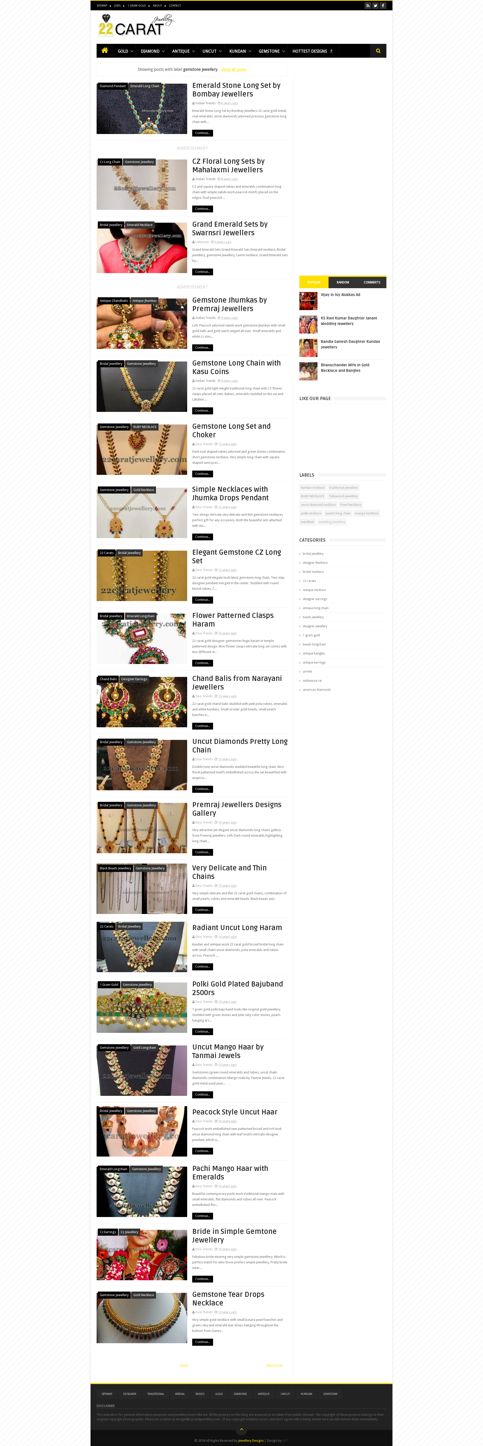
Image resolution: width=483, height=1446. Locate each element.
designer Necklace (315, 563)
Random (343, 282)
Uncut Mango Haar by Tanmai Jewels (228, 1051)
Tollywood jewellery (343, 496)
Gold (123, 51)
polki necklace (311, 513)
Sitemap (102, 5)
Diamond (150, 51)
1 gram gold (109, 985)
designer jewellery (315, 626)
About (157, 5)
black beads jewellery (115, 868)
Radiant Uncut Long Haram (237, 928)
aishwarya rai (312, 680)
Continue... (202, 133)
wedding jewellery (332, 522)
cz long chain (110, 162)
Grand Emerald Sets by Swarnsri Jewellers (230, 228)
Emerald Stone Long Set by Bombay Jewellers (236, 89)
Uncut (210, 51)
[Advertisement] (294, 25)
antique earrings (314, 662)
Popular (314, 282)
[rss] (368, 5)
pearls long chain (338, 513)
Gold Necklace (143, 490)
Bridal (180, 1394)
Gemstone (269, 51)
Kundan (237, 51)
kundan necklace (313, 487)
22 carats (106, 553)
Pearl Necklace (350, 505)
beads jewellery (313, 617)
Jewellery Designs (251, 1440)
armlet (307, 671)
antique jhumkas (144, 301)
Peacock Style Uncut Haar (234, 1112)
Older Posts (274, 1365)
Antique (181, 51)
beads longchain (314, 644)
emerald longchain (140, 616)
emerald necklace (139, 225)
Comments (372, 282)
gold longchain (144, 1047)
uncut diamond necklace (318, 505)
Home (184, 1365)
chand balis (108, 679)
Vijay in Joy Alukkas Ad (340, 294)
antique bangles (314, 653)
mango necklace (366, 513)
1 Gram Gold (137, 5)
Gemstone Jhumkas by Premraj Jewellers (229, 304)
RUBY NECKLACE (144, 427)
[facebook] (383, 5)
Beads (200, 1394)
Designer (129, 1394)
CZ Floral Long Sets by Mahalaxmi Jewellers (228, 165)
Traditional (155, 1394)
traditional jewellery (343, 487)
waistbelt (307, 522)
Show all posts (233, 69)
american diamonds (317, 690)
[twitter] (375, 5)
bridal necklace (313, 572)
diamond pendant (113, 86)
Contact (175, 5)
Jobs (117, 5)
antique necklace (314, 590)
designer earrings (134, 679)
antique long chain (316, 608)
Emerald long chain (145, 86)
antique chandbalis (114, 301)
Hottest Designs (310, 51)
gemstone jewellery (139, 162)
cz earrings (108, 1232)
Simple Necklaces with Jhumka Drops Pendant (230, 493)
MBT (285, 1440)
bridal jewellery (111, 225)
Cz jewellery (129, 1232)
